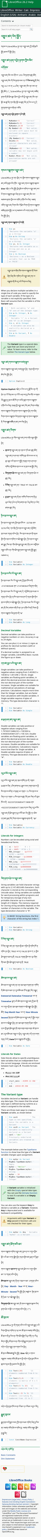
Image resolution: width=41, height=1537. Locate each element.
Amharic (22, 14)
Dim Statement (8, 1458)
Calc (26, 10)
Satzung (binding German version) (15, 1504)
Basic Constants (8, 1455)
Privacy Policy (27, 1499)
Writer (19, 10)
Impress (35, 10)
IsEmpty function (29, 1193)
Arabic (32, 14)
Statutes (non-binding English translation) (18, 1502)
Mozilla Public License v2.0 (20, 1511)
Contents (6, 20)
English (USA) (8, 14)
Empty (18, 1190)
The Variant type (21, 352)
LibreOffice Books (20, 1480)
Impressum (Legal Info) (11, 1499)
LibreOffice (7, 10)
